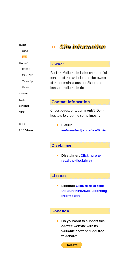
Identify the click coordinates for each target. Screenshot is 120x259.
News (25, 50)
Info (24, 56)
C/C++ (26, 69)
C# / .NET (28, 75)
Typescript (27, 81)
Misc (21, 111)
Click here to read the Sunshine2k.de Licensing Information (84, 191)
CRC (22, 124)
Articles (23, 93)
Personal (24, 105)
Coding (23, 62)
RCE (22, 99)
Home (22, 44)
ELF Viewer (26, 130)
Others (25, 87)
